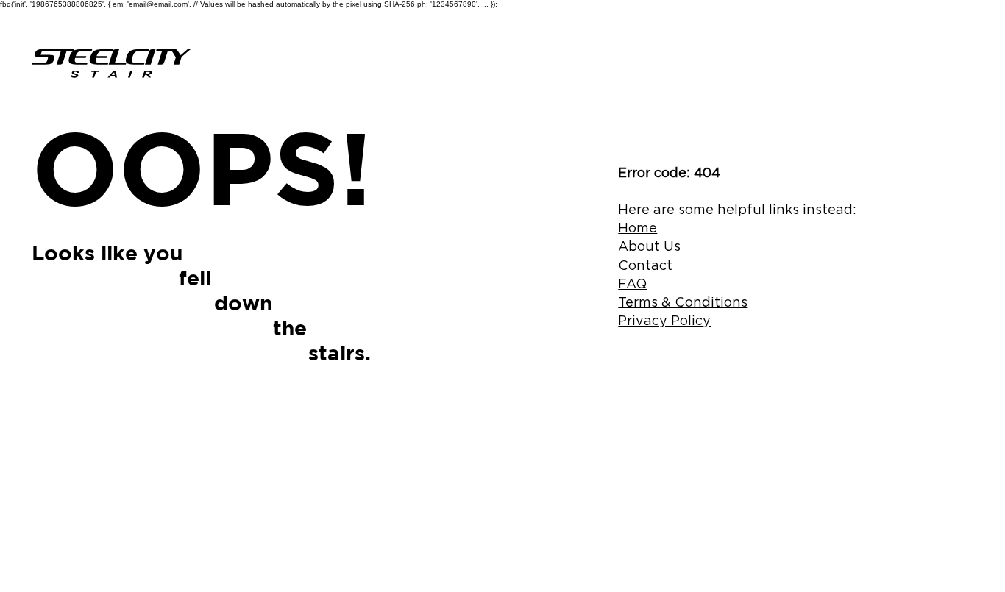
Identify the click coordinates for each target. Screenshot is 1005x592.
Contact (645, 265)
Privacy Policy (664, 320)
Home (637, 228)
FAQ (632, 283)
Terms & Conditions (682, 302)
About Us (649, 246)
